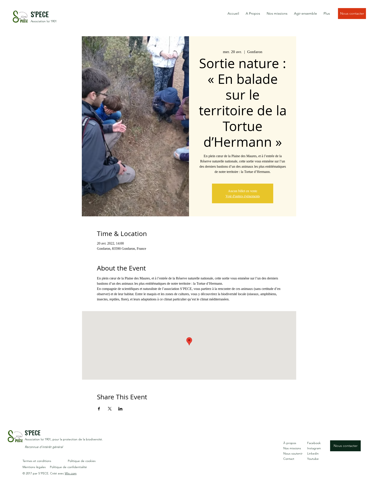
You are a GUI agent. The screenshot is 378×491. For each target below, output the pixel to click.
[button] (252, 13)
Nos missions (292, 448)
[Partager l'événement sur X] (110, 408)
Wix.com (71, 473)
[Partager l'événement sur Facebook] (99, 408)
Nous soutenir (293, 453)
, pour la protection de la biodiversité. (77, 439)
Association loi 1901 (44, 21)
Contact (288, 459)
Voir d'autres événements (243, 196)
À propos (289, 443)
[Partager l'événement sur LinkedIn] (120, 408)
